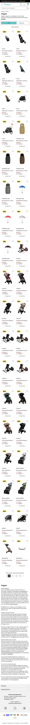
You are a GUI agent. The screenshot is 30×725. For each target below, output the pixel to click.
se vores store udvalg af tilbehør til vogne (16, 647)
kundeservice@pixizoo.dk (15, 703)
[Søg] (27, 8)
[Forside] (7, 4)
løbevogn (14, 637)
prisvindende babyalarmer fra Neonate (11, 652)
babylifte (10, 654)
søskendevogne (14, 604)
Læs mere (3, 19)
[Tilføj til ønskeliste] (13, 31)
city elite (16, 591)
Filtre (9, 23)
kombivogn (23, 591)
